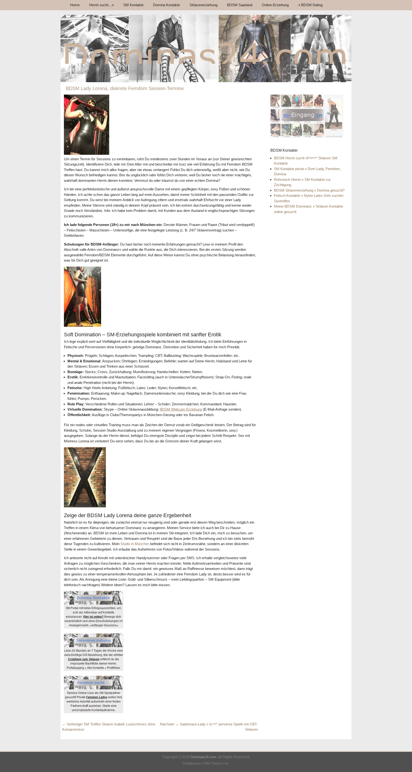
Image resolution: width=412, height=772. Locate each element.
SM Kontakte (133, 5)
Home (75, 5)
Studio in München (134, 544)
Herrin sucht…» (101, 5)
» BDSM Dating (310, 5)
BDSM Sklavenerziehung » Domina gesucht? (309, 190)
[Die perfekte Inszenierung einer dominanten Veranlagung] (206, 81)
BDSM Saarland (239, 5)
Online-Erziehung (275, 5)
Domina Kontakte (166, 5)
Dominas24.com (203, 757)
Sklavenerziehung (203, 5)
